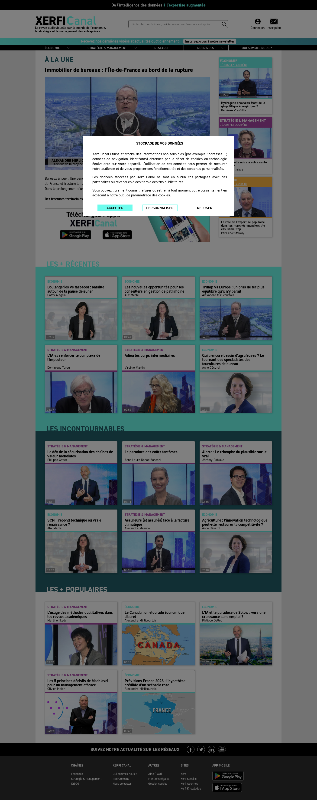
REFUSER (204, 207)
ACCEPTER (115, 207)
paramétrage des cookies (150, 195)
